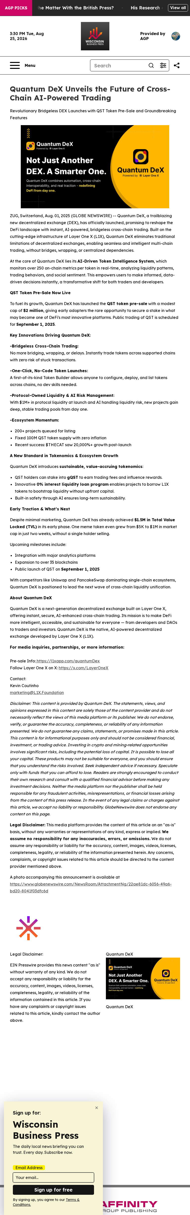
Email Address (29, 1167)
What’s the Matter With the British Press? (66, 8)
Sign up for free (53, 1190)
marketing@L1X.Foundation (37, 692)
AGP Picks (16, 7)
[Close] (96, 1107)
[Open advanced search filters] (163, 65)
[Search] (151, 65)
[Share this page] (176, 65)
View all (178, 7)
